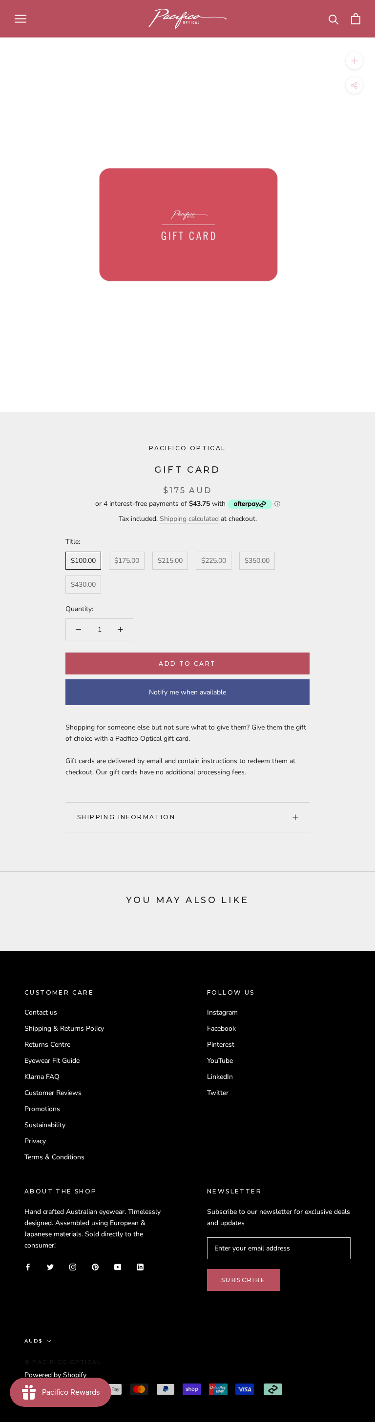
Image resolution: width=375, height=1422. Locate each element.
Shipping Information (126, 817)
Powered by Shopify (55, 1375)
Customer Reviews (53, 1092)
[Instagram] (72, 1266)
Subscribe (243, 1280)
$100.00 (83, 560)
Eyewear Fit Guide (52, 1060)
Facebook (221, 1028)
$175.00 (126, 560)
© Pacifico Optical (63, 1362)
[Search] (334, 19)
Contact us (40, 1012)
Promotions (42, 1109)
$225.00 (213, 560)
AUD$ (33, 1341)
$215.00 (170, 560)
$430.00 (83, 584)
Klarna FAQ (42, 1076)
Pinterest (220, 1044)
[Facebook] (27, 1266)
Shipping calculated (189, 518)
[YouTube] (117, 1266)
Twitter (218, 1092)
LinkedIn (220, 1076)
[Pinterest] (95, 1266)
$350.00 (257, 560)
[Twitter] (50, 1266)
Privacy (35, 1141)
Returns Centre (47, 1044)
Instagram (222, 1012)
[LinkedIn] (140, 1266)
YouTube (220, 1060)
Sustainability (44, 1125)
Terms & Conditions (54, 1157)
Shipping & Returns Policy (64, 1028)
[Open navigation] (20, 19)
